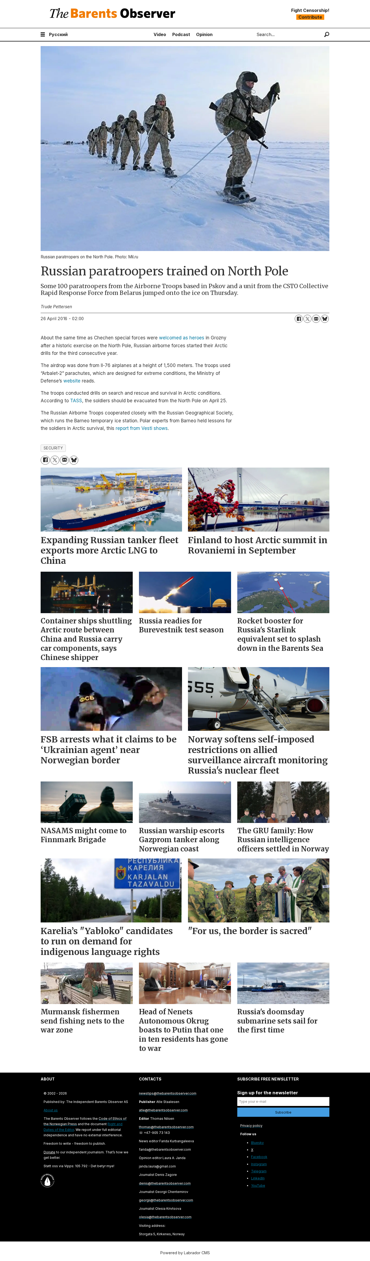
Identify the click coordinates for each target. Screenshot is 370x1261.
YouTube (258, 1185)
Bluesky (257, 1143)
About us (51, 1110)
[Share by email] (316, 319)
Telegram (259, 1171)
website (71, 381)
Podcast (181, 34)
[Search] (326, 34)
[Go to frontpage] (114, 14)
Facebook (259, 1157)
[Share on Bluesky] (325, 319)
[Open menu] (43, 34)
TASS (76, 400)
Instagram (259, 1164)
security (53, 448)
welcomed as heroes (181, 337)
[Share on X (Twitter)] (307, 319)
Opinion (204, 34)
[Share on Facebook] (299, 319)
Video (160, 34)
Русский (58, 34)
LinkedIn (258, 1178)
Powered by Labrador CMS (185, 1252)
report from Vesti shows (142, 428)
